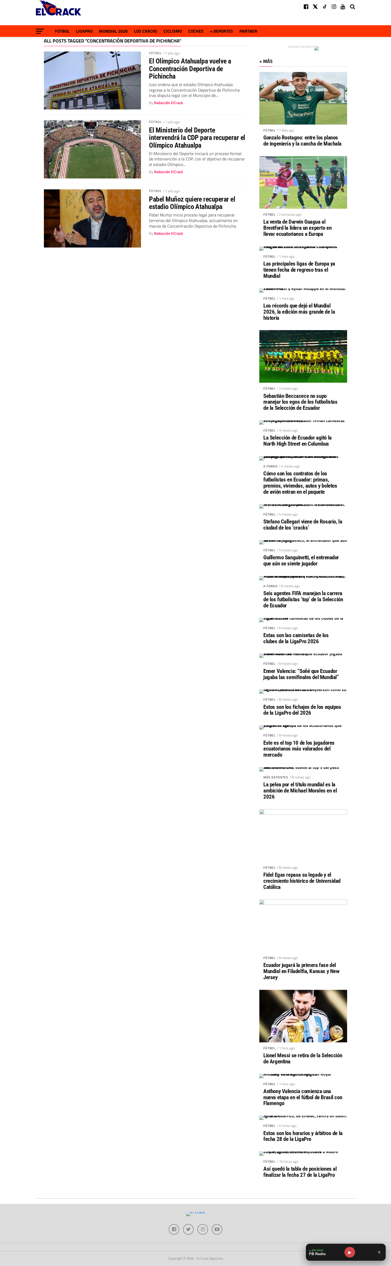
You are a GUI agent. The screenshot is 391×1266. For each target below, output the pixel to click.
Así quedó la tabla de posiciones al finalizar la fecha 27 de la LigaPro (299, 1172)
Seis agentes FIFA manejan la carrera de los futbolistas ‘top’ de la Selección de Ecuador (303, 599)
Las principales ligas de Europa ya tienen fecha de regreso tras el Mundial (299, 270)
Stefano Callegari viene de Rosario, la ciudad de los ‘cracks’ (302, 525)
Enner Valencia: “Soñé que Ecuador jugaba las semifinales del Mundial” (301, 674)
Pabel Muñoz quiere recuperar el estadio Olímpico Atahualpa (192, 202)
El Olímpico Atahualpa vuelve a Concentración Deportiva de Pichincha (190, 68)
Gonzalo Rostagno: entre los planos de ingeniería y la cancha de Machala (302, 141)
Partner (248, 31)
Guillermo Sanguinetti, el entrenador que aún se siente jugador (301, 561)
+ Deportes (221, 31)
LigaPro (84, 31)
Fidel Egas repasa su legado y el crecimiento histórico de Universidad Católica (301, 881)
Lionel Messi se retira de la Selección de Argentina (302, 1058)
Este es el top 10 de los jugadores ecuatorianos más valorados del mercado (299, 749)
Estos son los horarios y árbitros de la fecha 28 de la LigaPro (303, 1136)
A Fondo (270, 466)
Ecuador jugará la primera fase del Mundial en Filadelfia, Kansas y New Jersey (301, 971)
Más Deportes (275, 777)
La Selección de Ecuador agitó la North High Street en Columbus (297, 441)
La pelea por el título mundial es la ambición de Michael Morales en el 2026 (300, 791)
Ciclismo (173, 31)
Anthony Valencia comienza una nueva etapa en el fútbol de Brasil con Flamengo (302, 1097)
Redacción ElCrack (168, 103)
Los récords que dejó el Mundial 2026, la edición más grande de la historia (299, 312)
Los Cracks (145, 31)
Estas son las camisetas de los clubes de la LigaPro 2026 (296, 638)
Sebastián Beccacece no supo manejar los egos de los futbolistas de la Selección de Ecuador (300, 402)
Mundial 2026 (113, 31)
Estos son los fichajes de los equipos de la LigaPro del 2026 (302, 710)
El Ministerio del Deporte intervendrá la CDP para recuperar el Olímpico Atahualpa (197, 137)
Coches (195, 31)
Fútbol (62, 31)
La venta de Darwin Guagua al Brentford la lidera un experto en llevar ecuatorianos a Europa (297, 228)
